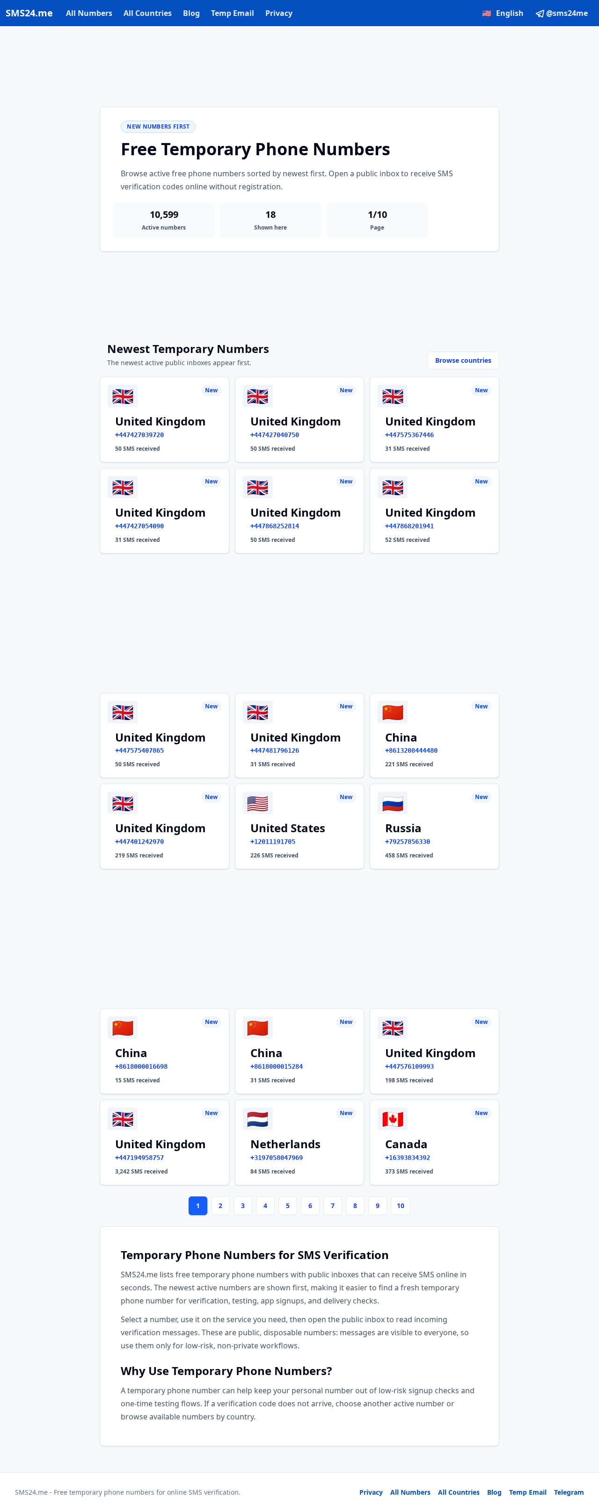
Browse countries (463, 360)
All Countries (148, 13)
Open (462, 1493)
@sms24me (567, 13)
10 (400, 1205)
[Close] (581, 1463)
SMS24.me (29, 13)
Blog (191, 13)
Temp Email (232, 13)
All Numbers (89, 13)
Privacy (278, 13)
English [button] (503, 13)
